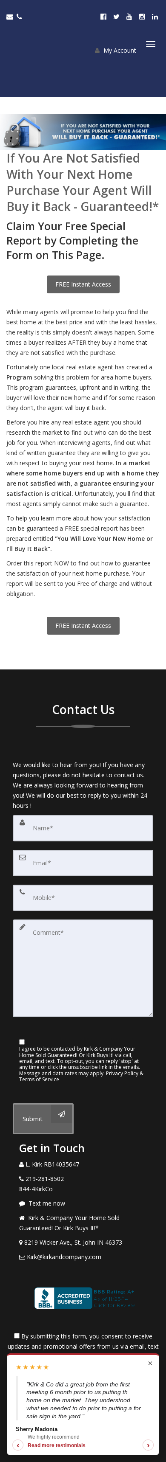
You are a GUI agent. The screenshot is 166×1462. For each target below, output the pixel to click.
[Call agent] (20, 16)
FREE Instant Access (83, 284)
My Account (119, 50)
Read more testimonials (57, 1445)
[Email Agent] (11, 16)
